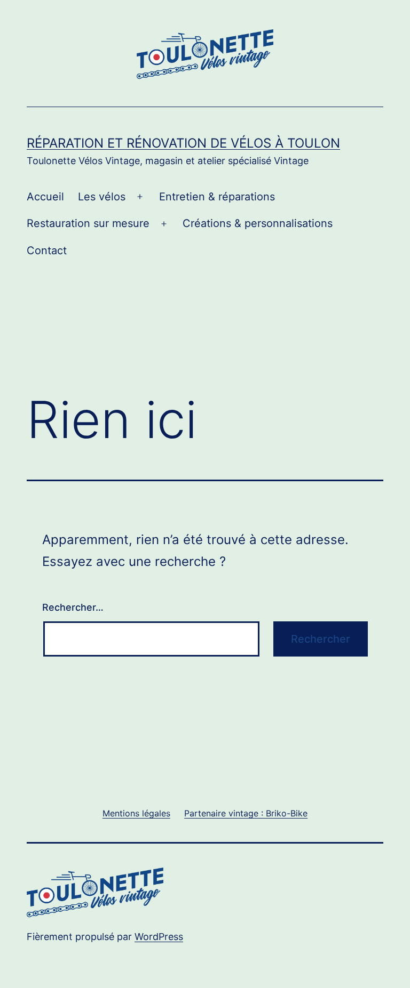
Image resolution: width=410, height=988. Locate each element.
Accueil (45, 196)
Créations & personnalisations (258, 223)
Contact (47, 250)
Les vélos (101, 196)
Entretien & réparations (217, 196)
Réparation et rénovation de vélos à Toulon (183, 143)
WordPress (159, 936)
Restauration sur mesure (88, 223)
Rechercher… (73, 607)
